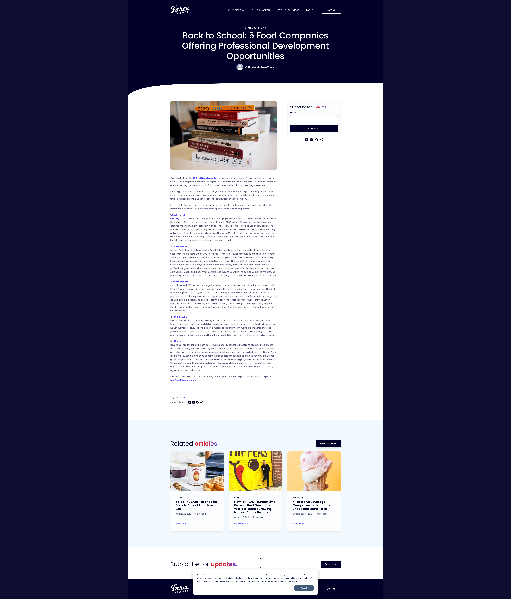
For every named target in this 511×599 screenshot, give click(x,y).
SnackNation (180, 246)
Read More (181, 523)
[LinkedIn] (189, 402)
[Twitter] (193, 402)
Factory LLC (178, 215)
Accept (304, 588)
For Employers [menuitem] (235, 10)
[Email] (201, 402)
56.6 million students (204, 178)
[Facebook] (197, 402)
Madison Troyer (266, 67)
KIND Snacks (180, 317)
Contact (331, 10)
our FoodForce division (183, 380)
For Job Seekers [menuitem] (261, 10)
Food (182, 397)
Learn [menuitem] (309, 10)
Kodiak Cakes (180, 281)
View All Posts (328, 443)
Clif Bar (177, 341)
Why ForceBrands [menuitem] (288, 10)
